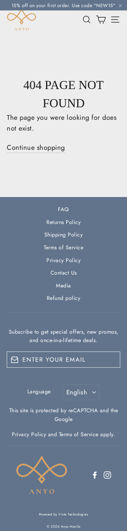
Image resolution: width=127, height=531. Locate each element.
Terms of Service (63, 247)
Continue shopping (36, 147)
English (76, 392)
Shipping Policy (63, 235)
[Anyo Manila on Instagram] (107, 474)
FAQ (63, 209)
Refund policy (64, 298)
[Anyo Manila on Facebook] (95, 474)
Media (63, 285)
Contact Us (63, 273)
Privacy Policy (63, 260)
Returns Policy (63, 222)
